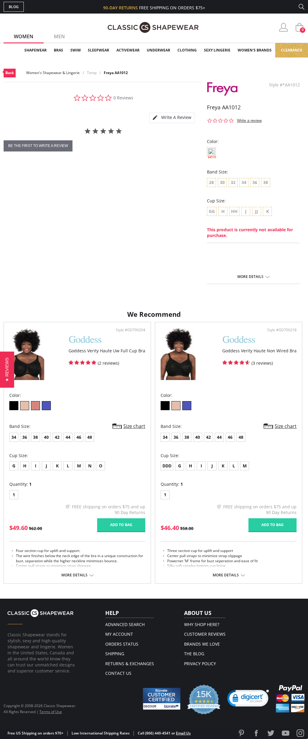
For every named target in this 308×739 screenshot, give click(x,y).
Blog (14, 6)
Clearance (291, 50)
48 (89, 437)
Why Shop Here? (201, 624)
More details (250, 276)
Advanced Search (125, 624)
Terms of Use (50, 711)
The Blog (194, 653)
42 (57, 437)
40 (46, 437)
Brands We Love (202, 644)
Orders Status (121, 644)
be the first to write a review (38, 146)
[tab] (172, 118)
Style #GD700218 (282, 330)
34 (13, 437)
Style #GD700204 (130, 330)
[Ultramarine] (46, 405)
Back (9, 72)
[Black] (13, 405)
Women (23, 36)
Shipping (114, 653)
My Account (119, 634)
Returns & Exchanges (129, 663)
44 (68, 437)
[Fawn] (24, 405)
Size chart (134, 426)
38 (35, 437)
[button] (248, 699)
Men (59, 36)
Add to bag (121, 524)
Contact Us (118, 673)
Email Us (183, 733)
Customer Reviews (205, 634)
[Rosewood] (35, 405)
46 (78, 437)
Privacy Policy (200, 663)
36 (24, 437)
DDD (166, 466)
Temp (92, 72)
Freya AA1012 (116, 72)
